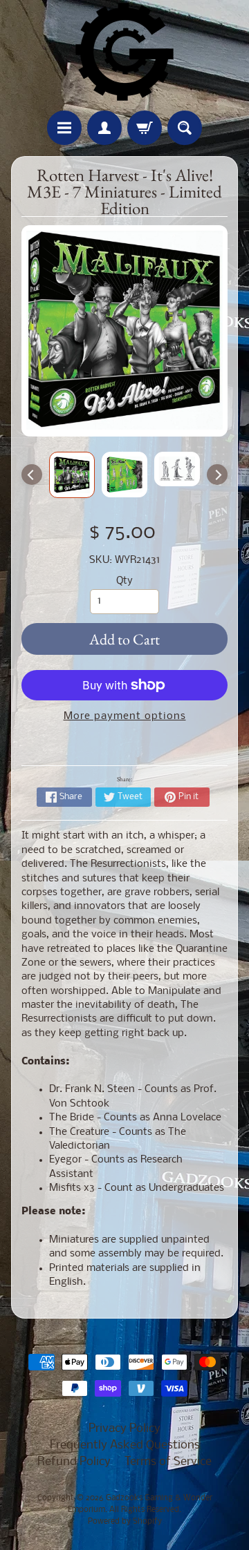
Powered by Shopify (125, 1522)
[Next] (217, 474)
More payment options (125, 716)
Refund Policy (74, 1461)
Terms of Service (168, 1461)
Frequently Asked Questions (125, 1445)
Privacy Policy (124, 1428)
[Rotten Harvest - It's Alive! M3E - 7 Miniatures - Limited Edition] (72, 475)
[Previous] (31, 474)
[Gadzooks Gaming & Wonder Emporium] (124, 52)
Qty (124, 581)
